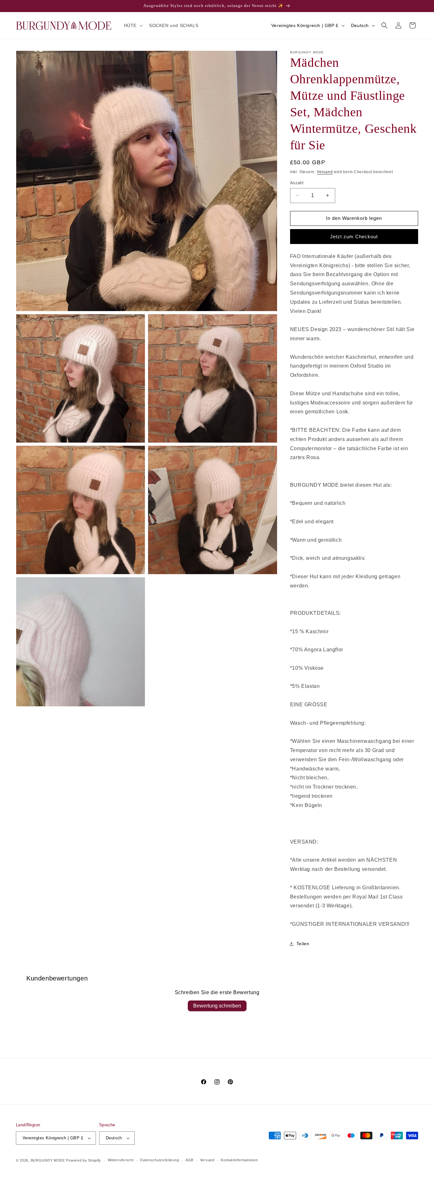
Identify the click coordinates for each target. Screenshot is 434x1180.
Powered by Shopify (83, 1160)
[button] (132, 25)
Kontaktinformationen (239, 1160)
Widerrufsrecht (121, 1160)
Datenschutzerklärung (159, 1160)
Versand (325, 172)
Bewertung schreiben (217, 1005)
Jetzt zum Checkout (354, 236)
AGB (189, 1160)
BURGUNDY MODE (48, 1160)
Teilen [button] (302, 943)
